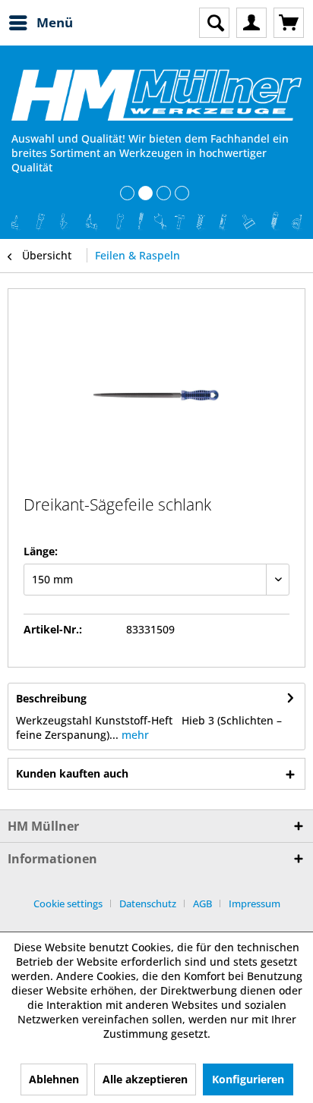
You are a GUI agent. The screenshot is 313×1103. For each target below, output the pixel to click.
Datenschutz (147, 903)
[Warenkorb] (288, 23)
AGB (202, 903)
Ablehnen (54, 1079)
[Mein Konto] (251, 23)
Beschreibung (51, 698)
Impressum (254, 903)
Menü (54, 22)
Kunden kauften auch (72, 773)
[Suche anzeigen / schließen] (214, 23)
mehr (134, 734)
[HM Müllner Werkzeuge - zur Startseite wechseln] (156, 95)
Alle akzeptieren (145, 1079)
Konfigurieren (248, 1079)
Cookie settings (68, 903)
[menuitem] (40, 23)
